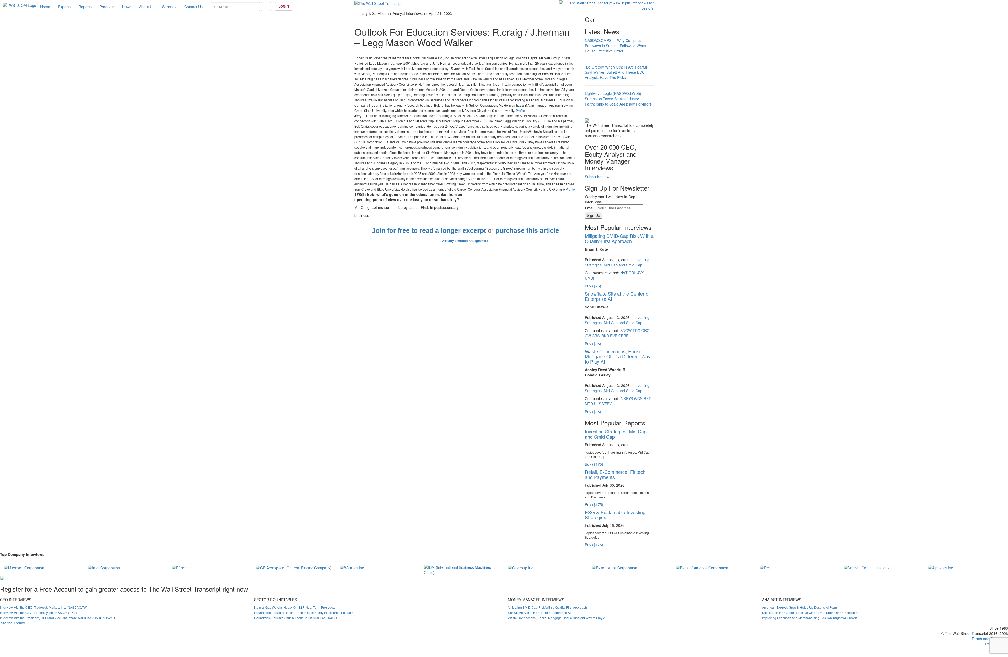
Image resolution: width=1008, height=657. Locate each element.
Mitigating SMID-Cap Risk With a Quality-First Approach (619, 238)
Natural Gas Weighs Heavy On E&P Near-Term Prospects (294, 607)
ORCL (646, 330)
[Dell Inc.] (769, 567)
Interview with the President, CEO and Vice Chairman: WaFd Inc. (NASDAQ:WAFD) (59, 618)
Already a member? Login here (465, 241)
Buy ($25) (593, 285)
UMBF (590, 278)
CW (588, 335)
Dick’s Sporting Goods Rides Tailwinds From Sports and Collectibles (810, 612)
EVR (613, 335)
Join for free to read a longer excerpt (429, 230)
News (126, 6)
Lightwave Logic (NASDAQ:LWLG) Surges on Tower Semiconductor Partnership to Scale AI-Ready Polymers (618, 99)
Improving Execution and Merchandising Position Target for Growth (809, 618)
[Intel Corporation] (104, 567)
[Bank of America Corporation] (702, 567)
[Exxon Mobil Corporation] (614, 567)
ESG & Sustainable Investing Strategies (615, 515)
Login (283, 6)
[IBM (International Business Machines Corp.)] (462, 569)
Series (168, 6)
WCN (638, 398)
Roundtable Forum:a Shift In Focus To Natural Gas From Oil (296, 618)
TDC (636, 330)
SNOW (626, 330)
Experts (64, 6)
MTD (589, 403)
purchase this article (527, 230)
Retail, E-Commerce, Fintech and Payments (615, 474)
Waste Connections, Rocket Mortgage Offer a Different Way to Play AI (617, 356)
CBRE (623, 335)
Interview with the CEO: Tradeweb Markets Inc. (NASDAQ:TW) (44, 607)
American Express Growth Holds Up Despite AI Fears (800, 607)
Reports (85, 6)
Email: (590, 208)
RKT (647, 398)
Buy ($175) (594, 464)
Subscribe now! (597, 176)
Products (106, 6)
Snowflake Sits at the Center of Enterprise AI (617, 296)
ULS (597, 403)
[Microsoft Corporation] (24, 567)
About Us (146, 6)
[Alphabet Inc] (940, 567)
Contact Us (193, 6)
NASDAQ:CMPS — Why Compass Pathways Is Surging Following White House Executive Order (615, 46)
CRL (632, 272)
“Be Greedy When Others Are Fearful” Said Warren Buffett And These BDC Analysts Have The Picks (616, 72)
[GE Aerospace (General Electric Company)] (294, 567)
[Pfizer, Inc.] (182, 567)
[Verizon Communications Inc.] (870, 567)
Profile (520, 110)
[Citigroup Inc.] (521, 567)
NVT (624, 272)
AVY (640, 272)
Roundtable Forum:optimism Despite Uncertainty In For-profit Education (304, 612)
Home (45, 6)
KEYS (628, 398)
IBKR (605, 335)
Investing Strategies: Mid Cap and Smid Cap (617, 262)
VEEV (607, 403)
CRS (596, 335)
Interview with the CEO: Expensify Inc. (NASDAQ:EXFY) (39, 612)
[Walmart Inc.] (352, 567)
